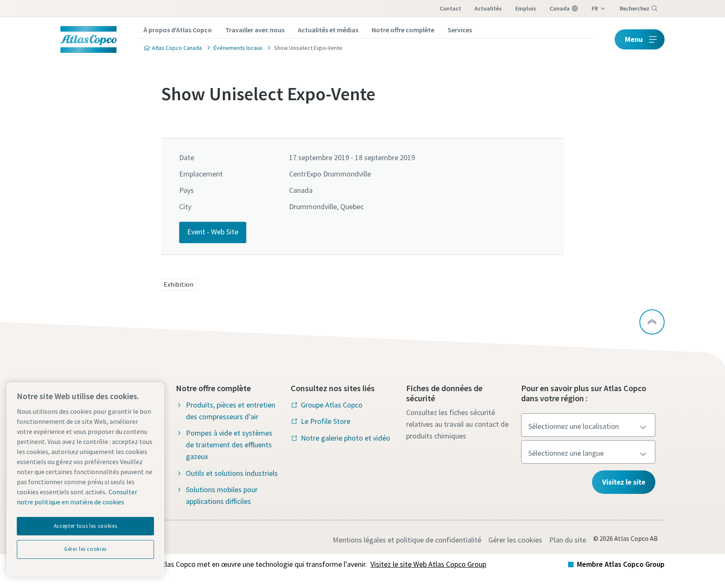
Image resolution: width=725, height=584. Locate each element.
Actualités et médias (328, 30)
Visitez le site (623, 482)
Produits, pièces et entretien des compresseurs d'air (230, 410)
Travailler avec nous (254, 30)
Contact (450, 8)
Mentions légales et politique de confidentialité (407, 540)
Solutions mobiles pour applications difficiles (222, 495)
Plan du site (567, 540)
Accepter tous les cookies (85, 525)
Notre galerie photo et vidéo (345, 438)
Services (460, 30)
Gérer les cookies (515, 540)
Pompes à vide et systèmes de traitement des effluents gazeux (229, 444)
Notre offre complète (403, 30)
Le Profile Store (325, 421)
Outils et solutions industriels (232, 473)
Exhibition (178, 284)
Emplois (525, 8)
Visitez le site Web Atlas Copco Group (428, 564)
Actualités (488, 8)
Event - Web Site (212, 231)
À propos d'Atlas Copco (177, 30)
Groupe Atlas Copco (331, 405)
